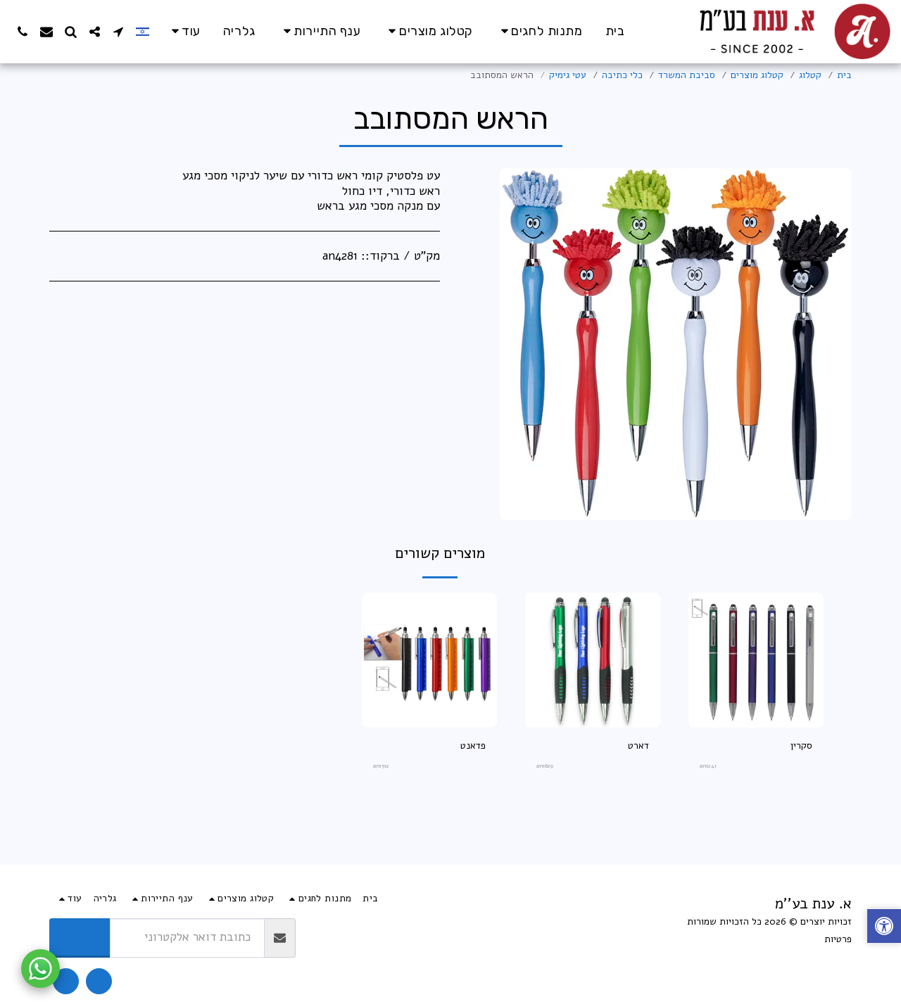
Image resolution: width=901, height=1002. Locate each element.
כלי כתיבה (622, 75)
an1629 (544, 766)
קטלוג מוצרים (757, 75)
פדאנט (473, 745)
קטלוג (810, 75)
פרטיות (838, 939)
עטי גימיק (567, 75)
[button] (118, 31)
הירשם (79, 937)
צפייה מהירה (756, 722)
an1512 (381, 766)
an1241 (708, 766)
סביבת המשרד (686, 75)
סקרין (801, 745)
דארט (638, 745)
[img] (756, 660)
